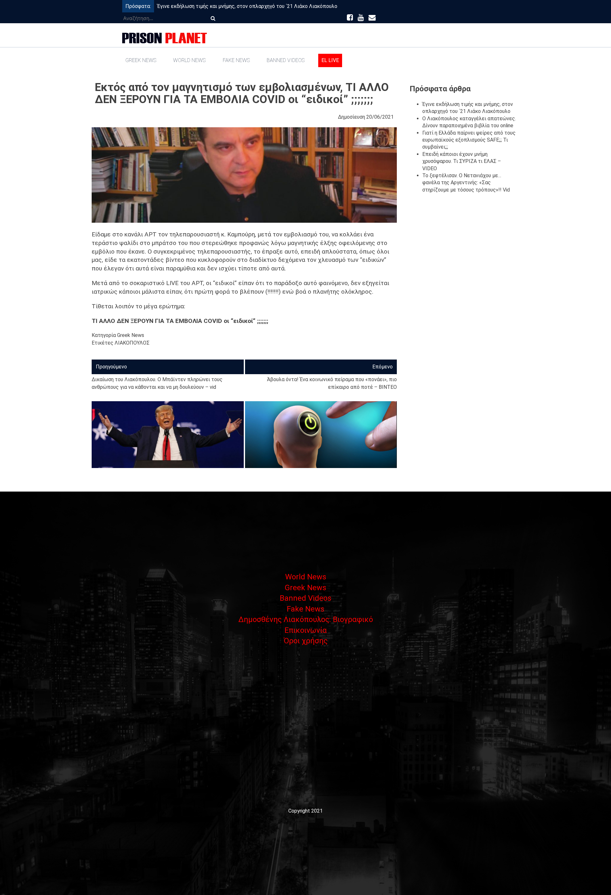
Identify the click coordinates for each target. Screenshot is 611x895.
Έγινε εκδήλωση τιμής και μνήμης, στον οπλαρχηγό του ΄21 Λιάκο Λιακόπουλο (247, 6)
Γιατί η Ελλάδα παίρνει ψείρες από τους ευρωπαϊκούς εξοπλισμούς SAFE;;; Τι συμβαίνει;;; (469, 140)
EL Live (330, 60)
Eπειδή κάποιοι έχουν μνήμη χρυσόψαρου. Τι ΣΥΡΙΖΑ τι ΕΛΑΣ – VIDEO (461, 161)
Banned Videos (286, 60)
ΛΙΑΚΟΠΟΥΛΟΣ (132, 343)
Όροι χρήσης (305, 640)
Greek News (140, 60)
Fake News (236, 60)
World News (189, 60)
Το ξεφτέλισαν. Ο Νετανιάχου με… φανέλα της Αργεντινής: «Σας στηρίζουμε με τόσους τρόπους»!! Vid (466, 182)
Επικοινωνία (305, 630)
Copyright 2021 (305, 811)
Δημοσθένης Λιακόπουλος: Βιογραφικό (305, 619)
